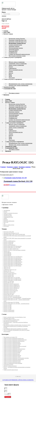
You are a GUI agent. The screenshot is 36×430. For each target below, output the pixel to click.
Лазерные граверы (14, 46)
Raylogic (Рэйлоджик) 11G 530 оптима (11, 247)
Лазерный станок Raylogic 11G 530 (11, 233)
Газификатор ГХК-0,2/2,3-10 (9, 269)
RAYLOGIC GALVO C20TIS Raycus (11, 286)
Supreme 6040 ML (7, 254)
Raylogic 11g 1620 (7, 305)
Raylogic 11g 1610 (7, 306)
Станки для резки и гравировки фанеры (12, 343)
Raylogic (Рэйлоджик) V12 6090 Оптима (12, 260)
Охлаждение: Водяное (8, 364)
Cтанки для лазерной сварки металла (19, 119)
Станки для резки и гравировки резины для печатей (14, 346)
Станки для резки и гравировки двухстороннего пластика (16, 358)
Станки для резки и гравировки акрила (12, 362)
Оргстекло (12, 140)
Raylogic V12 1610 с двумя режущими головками (14, 250)
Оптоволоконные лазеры (16, 48)
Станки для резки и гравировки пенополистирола (14, 348)
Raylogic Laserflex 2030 (8, 274)
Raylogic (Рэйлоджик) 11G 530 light (11, 302)
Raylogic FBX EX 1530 (8, 282)
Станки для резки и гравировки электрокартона (13, 341)
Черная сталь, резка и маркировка (18, 85)
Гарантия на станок (10, 146)
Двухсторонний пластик (16, 70)
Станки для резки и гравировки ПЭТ (11, 347)
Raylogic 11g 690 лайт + (8, 242)
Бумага (11, 66)
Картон (11, 73)
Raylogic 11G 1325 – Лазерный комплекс (12, 297)
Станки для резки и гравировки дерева (11, 356)
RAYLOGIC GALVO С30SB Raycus (11, 285)
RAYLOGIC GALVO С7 (8, 272)
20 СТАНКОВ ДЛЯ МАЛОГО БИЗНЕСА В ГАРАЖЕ (15, 328)
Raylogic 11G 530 (7, 271)
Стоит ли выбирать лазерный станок (11, 319)
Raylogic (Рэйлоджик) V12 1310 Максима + (13, 256)
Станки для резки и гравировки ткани (11, 345)
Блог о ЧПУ (8, 101)
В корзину (13, 185)
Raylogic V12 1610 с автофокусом (10, 248)
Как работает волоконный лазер (10, 321)
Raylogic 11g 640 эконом (8, 311)
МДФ (10, 138)
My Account (6, 226)
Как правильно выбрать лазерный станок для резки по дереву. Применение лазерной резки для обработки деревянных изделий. (17, 326)
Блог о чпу (5, 222)
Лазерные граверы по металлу (10, 365)
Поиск (4, 12)
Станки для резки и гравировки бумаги (12, 360)
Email (6, 394)
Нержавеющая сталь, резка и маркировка (20, 84)
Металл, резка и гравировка (17, 62)
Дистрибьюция (6, 210)
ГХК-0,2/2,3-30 (6, 267)
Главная (7, 99)
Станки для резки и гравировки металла (12, 351)
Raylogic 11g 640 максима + (9, 244)
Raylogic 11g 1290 (7, 308)
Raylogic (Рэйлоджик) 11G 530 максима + (12, 246)
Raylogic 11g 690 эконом (8, 310)
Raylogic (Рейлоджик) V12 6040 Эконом (12, 278)
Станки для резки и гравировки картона (12, 355)
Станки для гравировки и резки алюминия (12, 363)
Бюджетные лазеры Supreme (17, 38)
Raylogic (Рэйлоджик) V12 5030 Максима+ (12, 264)
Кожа (10, 74)
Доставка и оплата (14, 93)
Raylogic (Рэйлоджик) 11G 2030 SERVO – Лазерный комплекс (17, 298)
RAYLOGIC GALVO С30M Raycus (11, 288)
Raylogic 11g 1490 (7, 307)
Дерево (11, 71)
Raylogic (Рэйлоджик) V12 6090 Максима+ (12, 259)
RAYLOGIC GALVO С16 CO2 (10, 289)
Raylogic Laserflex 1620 (8, 276)
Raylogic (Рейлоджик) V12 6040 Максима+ (12, 261)
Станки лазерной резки (15, 45)
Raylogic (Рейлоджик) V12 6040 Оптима (12, 263)
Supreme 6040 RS (7, 255)
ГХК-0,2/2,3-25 (6, 268)
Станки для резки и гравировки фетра (11, 342)
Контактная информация (8, 221)
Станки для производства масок (10, 213)
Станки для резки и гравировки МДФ (11, 352)
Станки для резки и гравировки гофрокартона (13, 359)
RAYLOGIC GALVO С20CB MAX (11, 284)
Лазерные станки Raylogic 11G (17, 40)
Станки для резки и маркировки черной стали (13, 338)
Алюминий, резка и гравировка (18, 63)
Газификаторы (13, 52)
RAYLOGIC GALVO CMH (9, 291)
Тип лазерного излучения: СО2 (10, 337)
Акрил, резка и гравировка (16, 65)
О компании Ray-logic (9, 88)
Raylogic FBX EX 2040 (8, 294)
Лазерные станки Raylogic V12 (17, 41)
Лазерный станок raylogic (9, 318)
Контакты (6, 94)
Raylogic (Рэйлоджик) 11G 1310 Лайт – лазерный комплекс (16, 303)
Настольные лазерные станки (17, 121)
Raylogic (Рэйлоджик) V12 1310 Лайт (11, 277)
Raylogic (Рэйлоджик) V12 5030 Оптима (12, 265)
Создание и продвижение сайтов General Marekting (18, 380)
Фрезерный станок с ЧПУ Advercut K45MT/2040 (14, 234)
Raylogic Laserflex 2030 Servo (9, 273)
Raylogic (5, 211)
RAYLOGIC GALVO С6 (8, 293)
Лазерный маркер (14, 49)
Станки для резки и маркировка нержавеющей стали (14, 339)
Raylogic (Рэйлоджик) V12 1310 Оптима (12, 258)
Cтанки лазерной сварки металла (10, 369)
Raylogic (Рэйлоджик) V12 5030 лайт (11, 295)
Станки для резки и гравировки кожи (11, 354)
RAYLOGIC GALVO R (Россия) (10, 290)
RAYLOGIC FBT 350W (8, 231)
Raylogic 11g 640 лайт (8, 243)
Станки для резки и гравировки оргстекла (12, 350)
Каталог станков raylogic (8, 224)
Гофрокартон (12, 68)
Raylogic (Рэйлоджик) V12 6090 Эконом (12, 280)
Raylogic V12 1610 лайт (8, 281)
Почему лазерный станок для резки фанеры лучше (14, 317)
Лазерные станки (12, 167)
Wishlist (5, 218)
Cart (4, 223)
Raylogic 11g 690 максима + (9, 241)
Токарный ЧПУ (13, 51)
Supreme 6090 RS (7, 252)
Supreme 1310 (6, 251)
